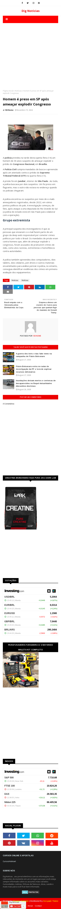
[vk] (23, 843)
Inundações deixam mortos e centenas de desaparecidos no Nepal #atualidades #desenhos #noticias (36, 383)
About (30, 906)
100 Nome (9, 110)
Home (22, 906)
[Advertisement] (30, 53)
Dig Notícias (31, 11)
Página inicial (8, 91)
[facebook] (22, 3)
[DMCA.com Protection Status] (30, 893)
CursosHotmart (9, 861)
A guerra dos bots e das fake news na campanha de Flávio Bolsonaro (34, 355)
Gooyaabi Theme (50, 901)
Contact (38, 906)
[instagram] (33, 3)
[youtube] (51, 843)
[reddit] (51, 836)
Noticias (15, 280)
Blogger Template (21, 901)
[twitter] (28, 3)
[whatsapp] (37, 836)
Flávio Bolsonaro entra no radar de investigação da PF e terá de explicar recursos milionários (33, 369)
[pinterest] (38, 3)
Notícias (18, 91)
